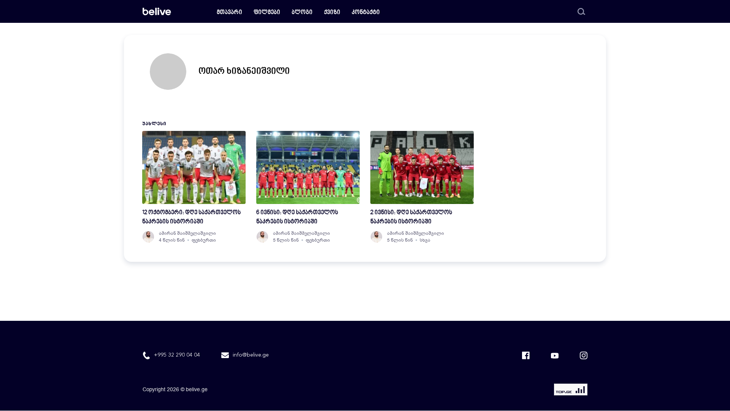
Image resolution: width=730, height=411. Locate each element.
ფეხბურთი (204, 240)
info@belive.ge (251, 355)
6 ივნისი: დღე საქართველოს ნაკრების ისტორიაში (297, 217)
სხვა (425, 240)
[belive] (157, 11)
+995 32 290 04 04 (177, 355)
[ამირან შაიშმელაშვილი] (148, 237)
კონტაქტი (366, 13)
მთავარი (229, 13)
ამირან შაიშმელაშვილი (187, 233)
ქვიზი (332, 13)
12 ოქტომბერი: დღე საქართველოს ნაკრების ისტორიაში (191, 217)
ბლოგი (302, 13)
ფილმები (267, 13)
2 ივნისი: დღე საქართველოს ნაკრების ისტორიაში (411, 217)
